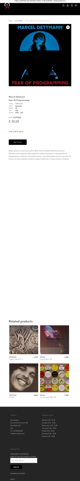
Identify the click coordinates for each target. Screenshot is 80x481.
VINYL (17, 112)
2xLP (21, 112)
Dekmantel (18, 106)
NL (16, 108)
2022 (16, 110)
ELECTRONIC (19, 21)
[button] (68, 27)
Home (10, 21)
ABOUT (12, 479)
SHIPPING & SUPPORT (17, 473)
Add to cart (17, 142)
